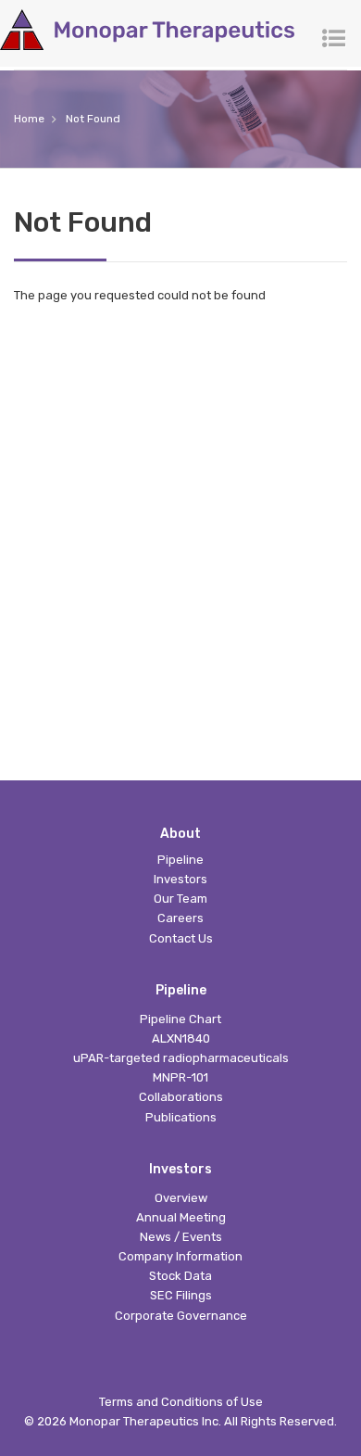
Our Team (180, 898)
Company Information (180, 1256)
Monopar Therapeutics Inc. (145, 1421)
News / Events (181, 1237)
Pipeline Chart (180, 1019)
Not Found (93, 118)
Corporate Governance (181, 1316)
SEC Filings (181, 1295)
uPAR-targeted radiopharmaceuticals (181, 1058)
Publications (181, 1117)
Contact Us (181, 938)
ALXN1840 (181, 1038)
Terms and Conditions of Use (181, 1402)
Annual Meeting (181, 1217)
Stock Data (180, 1276)
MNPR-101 (180, 1077)
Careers (180, 918)
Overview (181, 1198)
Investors (180, 879)
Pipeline (180, 860)
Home (29, 118)
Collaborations (181, 1097)
